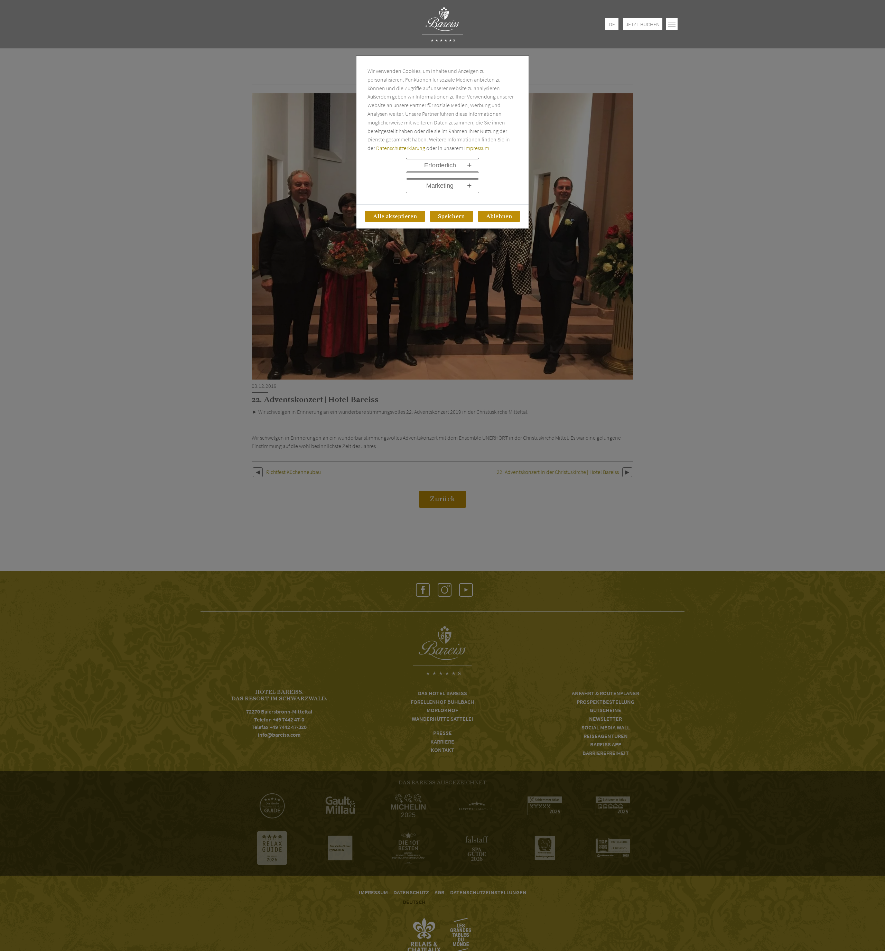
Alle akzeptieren (395, 216)
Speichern (451, 216)
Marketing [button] (440, 185)
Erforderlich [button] (440, 165)
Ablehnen (499, 216)
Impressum (476, 147)
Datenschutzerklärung (400, 147)
